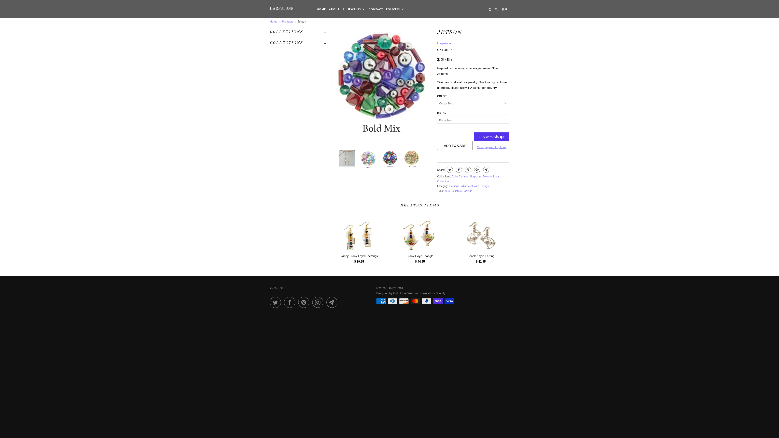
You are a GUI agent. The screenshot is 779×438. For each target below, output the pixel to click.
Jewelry (355, 9)
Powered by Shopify (432, 293)
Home (321, 9)
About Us (337, 9)
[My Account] (490, 9)
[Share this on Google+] (476, 170)
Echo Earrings (460, 176)
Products (287, 21)
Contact (376, 9)
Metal (441, 112)
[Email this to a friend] (485, 170)
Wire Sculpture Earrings (458, 190)
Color (442, 96)
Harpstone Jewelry (481, 176)
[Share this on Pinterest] (467, 170)
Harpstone (444, 43)
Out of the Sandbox (405, 293)
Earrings (454, 186)
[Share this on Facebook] (458, 170)
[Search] (496, 9)
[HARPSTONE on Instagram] (319, 302)
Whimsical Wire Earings (475, 186)
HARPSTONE (281, 9)
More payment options (491, 147)
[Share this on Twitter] (449, 170)
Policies (393, 9)
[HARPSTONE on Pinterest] (304, 302)
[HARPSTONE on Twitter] (276, 302)
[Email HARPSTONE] (333, 302)
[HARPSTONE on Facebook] (290, 302)
